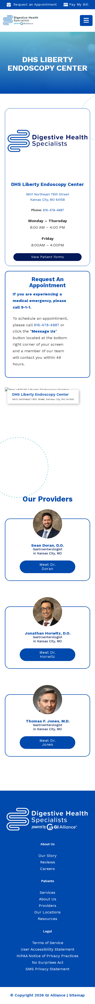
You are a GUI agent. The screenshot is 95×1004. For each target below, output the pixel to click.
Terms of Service (47, 942)
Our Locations (47, 912)
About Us (47, 899)
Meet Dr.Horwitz (47, 654)
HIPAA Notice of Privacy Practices (47, 956)
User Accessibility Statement (47, 949)
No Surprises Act (47, 962)
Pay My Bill (79, 4)
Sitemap (77, 995)
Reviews (47, 862)
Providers (47, 905)
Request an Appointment (35, 4)
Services (47, 892)
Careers (47, 868)
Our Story (47, 855)
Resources (47, 918)
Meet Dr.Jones (47, 742)
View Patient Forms (47, 257)
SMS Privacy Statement (47, 969)
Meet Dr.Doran (47, 566)
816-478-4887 (47, 210)
